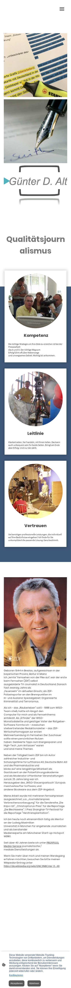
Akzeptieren (16, 983)
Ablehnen (34, 983)
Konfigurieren (16, 975)
